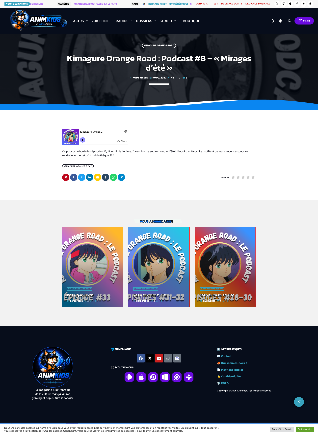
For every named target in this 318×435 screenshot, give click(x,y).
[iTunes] (290, 4)
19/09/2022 (158, 77)
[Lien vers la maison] (38, 21)
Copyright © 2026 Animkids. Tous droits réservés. (244, 390)
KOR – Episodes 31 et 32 (150, 295)
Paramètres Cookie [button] (282, 429)
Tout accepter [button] (305, 429)
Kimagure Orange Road (159, 45)
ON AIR (304, 21)
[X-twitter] (150, 358)
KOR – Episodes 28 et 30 (217, 295)
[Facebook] (297, 4)
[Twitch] (284, 4)
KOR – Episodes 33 (80, 295)
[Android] (303, 4)
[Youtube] (159, 358)
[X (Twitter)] (277, 4)
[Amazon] (310, 4)
